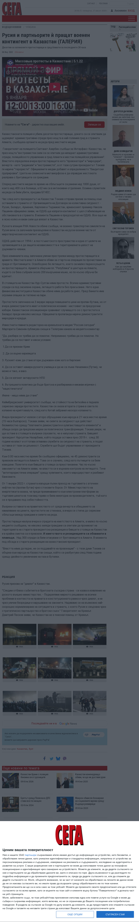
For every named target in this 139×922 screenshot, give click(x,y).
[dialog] (69, 871)
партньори (30, 855)
